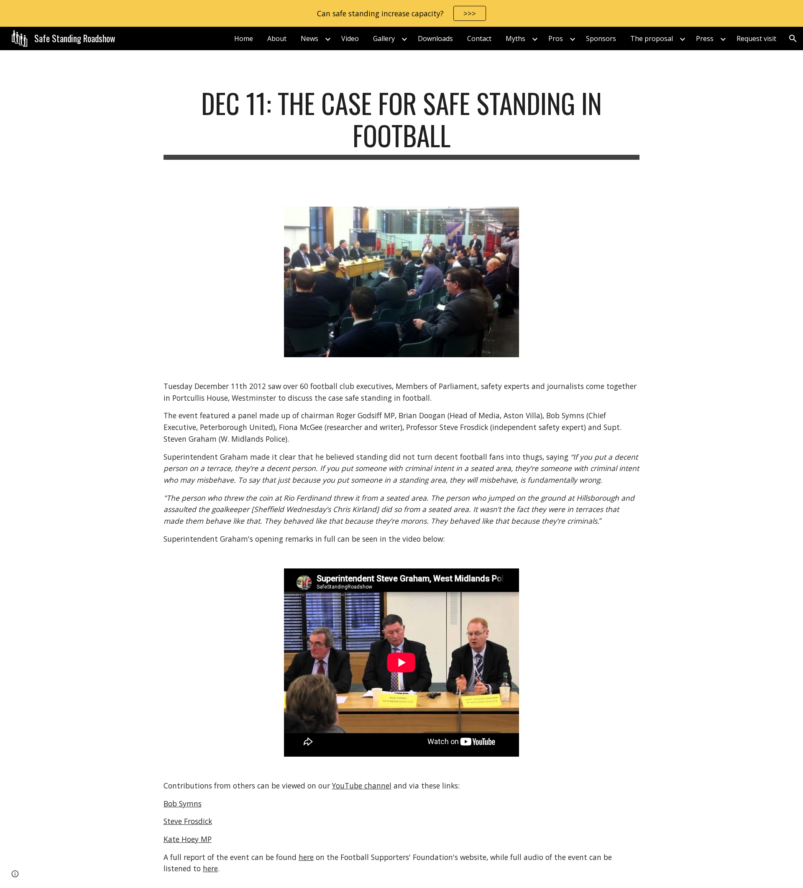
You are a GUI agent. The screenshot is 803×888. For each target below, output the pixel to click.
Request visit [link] (756, 38)
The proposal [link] (651, 38)
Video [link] (350, 38)
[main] (401, 123)
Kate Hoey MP (188, 839)
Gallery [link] (384, 38)
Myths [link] (515, 38)
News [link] (309, 38)
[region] (401, 13)
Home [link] (243, 38)
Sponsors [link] (601, 38)
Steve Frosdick (188, 821)
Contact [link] (479, 38)
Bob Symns (183, 803)
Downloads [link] (435, 38)
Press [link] (704, 38)
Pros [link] (555, 38)
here (306, 857)
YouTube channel (361, 786)
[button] (793, 38)
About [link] (276, 38)
